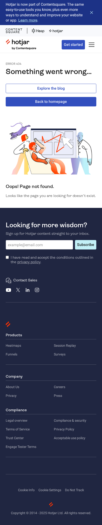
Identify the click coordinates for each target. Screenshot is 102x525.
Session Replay (65, 345)
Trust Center (15, 438)
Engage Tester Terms (21, 447)
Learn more (27, 20)
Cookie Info (26, 490)
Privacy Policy (64, 429)
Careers (59, 387)
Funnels (11, 354)
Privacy (11, 396)
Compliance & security (70, 420)
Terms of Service (18, 429)
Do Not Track (74, 490)
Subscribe (85, 244)
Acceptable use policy (69, 438)
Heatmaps (13, 345)
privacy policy (28, 262)
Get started (73, 44)
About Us (12, 387)
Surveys (59, 354)
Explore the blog (51, 88)
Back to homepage (51, 101)
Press (58, 396)
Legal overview (17, 420)
